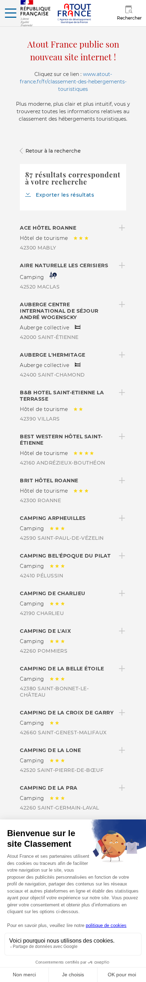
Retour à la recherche (53, 150)
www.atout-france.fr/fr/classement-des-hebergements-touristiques (73, 81)
